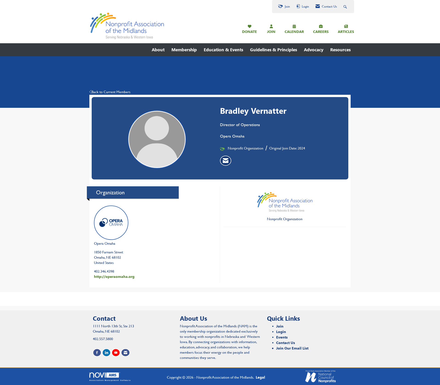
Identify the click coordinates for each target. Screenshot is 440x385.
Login (281, 331)
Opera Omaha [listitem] (104, 243)
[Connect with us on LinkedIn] (106, 353)
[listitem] (225, 161)
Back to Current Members (110, 92)
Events (282, 337)
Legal (260, 377)
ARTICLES (346, 31)
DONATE (249, 31)
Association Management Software (110, 380)
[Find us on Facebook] (97, 353)
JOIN (271, 31)
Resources (340, 49)
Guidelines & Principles (273, 49)
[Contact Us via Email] (125, 353)
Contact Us (285, 342)
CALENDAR (294, 31)
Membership (184, 49)
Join (279, 326)
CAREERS (321, 31)
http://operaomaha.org (114, 276)
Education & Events (223, 49)
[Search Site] (345, 6)
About (158, 49)
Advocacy (313, 49)
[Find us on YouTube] (116, 353)
